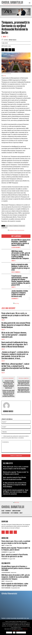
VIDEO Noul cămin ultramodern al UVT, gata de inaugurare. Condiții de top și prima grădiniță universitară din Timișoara (20, 254)
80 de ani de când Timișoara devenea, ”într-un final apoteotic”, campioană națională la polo (14, 335)
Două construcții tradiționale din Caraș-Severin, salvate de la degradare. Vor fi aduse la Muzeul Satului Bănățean (14, 344)
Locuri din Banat (16, 247)
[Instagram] (7, 532)
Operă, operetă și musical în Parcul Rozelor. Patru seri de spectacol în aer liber (14, 555)
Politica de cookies (21, 632)
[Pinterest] (9, 49)
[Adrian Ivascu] (2, 40)
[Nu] (30, 627)
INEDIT (13, 260)
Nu (14, 632)
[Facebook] (2, 49)
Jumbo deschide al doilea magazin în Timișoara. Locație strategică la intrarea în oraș (19, 293)
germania (16, 225)
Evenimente (15, 298)
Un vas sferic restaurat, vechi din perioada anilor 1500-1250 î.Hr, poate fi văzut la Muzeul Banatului (23, 390)
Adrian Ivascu (12, 39)
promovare (22, 225)
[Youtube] (15, 532)
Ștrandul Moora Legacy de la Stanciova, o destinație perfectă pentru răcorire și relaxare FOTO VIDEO (20, 242)
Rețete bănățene (16, 272)
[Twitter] (6, 49)
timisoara (4, 227)
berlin (11, 225)
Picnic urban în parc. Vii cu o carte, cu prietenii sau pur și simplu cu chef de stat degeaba (15, 315)
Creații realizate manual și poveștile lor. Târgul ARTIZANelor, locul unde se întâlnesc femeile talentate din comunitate (15, 492)
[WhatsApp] (13, 49)
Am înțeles (9, 632)
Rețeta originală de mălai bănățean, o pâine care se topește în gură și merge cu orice (20, 267)
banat (7, 225)
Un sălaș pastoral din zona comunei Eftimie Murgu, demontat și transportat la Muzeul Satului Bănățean (15, 325)
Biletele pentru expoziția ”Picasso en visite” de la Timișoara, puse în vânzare (15, 549)
